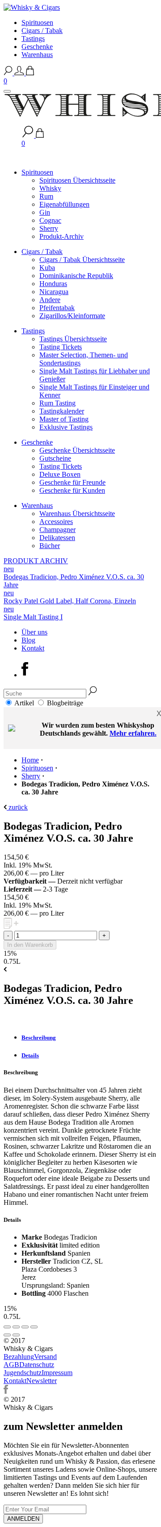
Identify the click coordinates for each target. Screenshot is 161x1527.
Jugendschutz (23, 1372)
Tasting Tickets (60, 347)
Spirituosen (37, 22)
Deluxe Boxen (59, 474)
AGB (11, 1364)
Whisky (50, 188)
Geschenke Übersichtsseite (77, 450)
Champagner (57, 529)
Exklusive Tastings (66, 427)
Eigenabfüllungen (64, 204)
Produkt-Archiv (61, 236)
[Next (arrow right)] (16, 1335)
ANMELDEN (23, 1518)
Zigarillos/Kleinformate (72, 315)
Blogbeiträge (65, 703)
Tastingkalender (61, 411)
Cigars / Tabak (42, 30)
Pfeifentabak (57, 307)
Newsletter (41, 1380)
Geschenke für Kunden (72, 490)
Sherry (48, 228)
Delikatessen (57, 537)
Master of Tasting (64, 419)
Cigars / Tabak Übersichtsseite (82, 259)
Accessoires (56, 521)
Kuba (47, 267)
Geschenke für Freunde (72, 482)
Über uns (34, 632)
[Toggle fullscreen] (25, 1327)
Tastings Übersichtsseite (73, 339)
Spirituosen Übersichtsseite (77, 180)
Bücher (49, 545)
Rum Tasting (57, 403)
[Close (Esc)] (7, 1327)
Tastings (33, 38)
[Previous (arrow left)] (7, 1335)
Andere (49, 299)
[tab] (89, 1037)
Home (30, 760)
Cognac (50, 220)
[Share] (16, 1327)
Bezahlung (19, 1356)
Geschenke (37, 46)
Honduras (53, 283)
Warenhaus (37, 54)
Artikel (25, 703)
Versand (45, 1356)
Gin (44, 212)
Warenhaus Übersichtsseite (77, 513)
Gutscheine (55, 458)
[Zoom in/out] (34, 1327)
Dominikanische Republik (76, 275)
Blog (28, 640)
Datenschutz (36, 1364)
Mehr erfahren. (133, 733)
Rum (46, 196)
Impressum (57, 1372)
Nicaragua (53, 291)
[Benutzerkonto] (20, 73)
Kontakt (32, 648)
